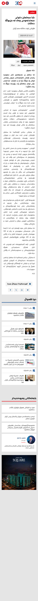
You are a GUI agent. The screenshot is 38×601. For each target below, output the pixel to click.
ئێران (18, 61)
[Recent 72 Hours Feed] (7, 3)
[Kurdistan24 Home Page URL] (19, 3)
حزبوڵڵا (13, 65)
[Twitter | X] (16, 290)
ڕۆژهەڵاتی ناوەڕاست (27, 61)
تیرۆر (19, 65)
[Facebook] (10, 290)
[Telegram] (27, 290)
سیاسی (32, 12)
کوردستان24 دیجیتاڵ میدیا (17, 284)
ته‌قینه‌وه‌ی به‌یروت (28, 65)
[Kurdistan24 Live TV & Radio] (3, 3)
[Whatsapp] (21, 290)
